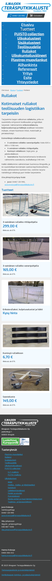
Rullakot (8, 457)
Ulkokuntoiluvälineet (13, 465)
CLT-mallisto (13, 472)
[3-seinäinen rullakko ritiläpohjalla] (26, 215)
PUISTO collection (12, 468)
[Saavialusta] (26, 390)
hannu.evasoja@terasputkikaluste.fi (17, 555)
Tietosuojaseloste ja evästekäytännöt (18, 570)
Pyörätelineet (14, 496)
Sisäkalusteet (10, 460)
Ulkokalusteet (11, 478)
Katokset (12, 487)
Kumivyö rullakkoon (13, 353)
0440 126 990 (18, 15)
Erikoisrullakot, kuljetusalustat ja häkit (23, 309)
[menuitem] (27, 29)
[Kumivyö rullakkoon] (26, 346)
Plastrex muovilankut (14, 454)
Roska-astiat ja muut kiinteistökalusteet (25, 499)
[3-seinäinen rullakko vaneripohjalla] (26, 259)
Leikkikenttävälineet (16, 490)
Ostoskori (38, 15)
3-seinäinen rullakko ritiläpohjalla (20, 222)
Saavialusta (9, 396)
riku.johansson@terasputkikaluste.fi (17, 529)
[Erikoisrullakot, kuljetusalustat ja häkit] (26, 303)
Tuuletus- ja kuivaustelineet (20, 501)
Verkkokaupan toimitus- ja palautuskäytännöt (21, 574)
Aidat (10, 482)
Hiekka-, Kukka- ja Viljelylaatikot (21, 485)
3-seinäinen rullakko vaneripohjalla (21, 265)
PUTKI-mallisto (14, 475)
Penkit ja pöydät (15, 493)
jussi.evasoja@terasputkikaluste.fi (19, 184)
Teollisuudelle (11, 462)
